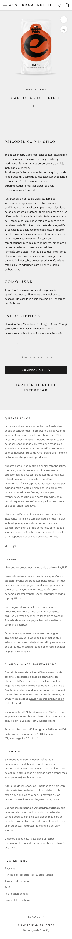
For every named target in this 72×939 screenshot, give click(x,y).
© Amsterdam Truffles (36, 925)
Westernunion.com (16, 611)
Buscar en (10, 868)
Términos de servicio (17, 881)
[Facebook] (6, 546)
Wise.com (36, 611)
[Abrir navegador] (5, 5)
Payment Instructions (17, 900)
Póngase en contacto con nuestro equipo (29, 875)
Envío (8, 887)
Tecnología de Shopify (36, 930)
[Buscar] (60, 5)
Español (34, 917)
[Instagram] (14, 546)
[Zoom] (63, 19)
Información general (16, 894)
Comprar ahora (36, 369)
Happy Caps (36, 89)
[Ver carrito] (67, 5)
